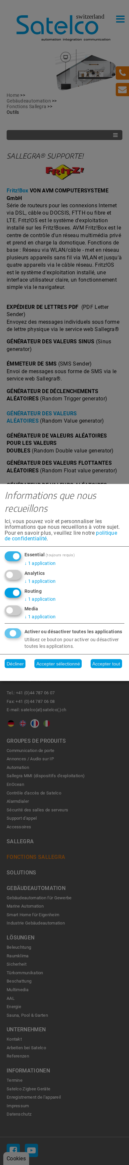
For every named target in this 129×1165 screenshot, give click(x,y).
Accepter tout (106, 663)
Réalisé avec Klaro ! (64, 674)
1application (40, 563)
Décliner (15, 663)
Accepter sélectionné (58, 663)
